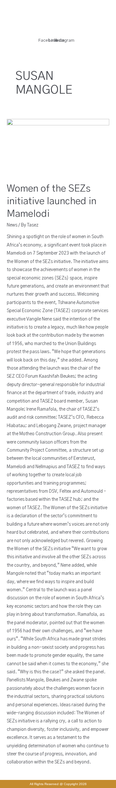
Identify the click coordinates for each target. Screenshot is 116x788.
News (12, 225)
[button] (53, 30)
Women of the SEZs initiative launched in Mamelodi (51, 201)
